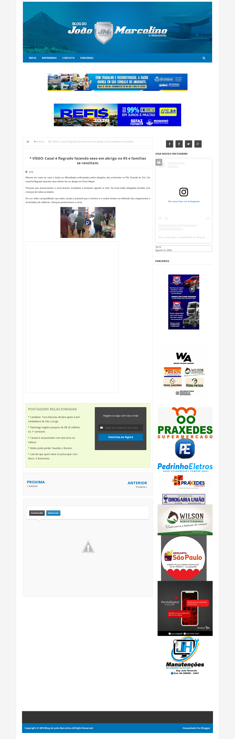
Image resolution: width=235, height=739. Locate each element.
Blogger (205, 728)
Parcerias (86, 57)
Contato (68, 57)
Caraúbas (160, 253)
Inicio (32, 57)
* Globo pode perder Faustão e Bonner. (50, 448)
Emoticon (53, 513)
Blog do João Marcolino (58, 728)
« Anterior (32, 486)
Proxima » (141, 487)
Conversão (37, 513)
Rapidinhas (49, 57)
